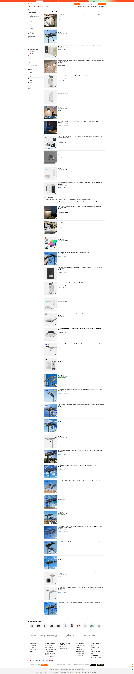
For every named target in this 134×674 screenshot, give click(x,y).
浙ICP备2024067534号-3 (94, 672)
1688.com (56, 669)
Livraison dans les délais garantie (50, 649)
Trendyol (78, 669)
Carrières (31, 651)
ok (41, 42)
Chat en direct (78, 647)
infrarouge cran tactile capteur (35, 637)
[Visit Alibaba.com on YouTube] (100, 657)
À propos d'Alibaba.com (34, 643)
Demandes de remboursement (81, 651)
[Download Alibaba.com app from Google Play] (100, 665)
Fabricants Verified (63, 646)
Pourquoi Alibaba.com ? (33, 645)
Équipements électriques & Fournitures (53, 9)
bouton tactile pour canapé (88, 636)
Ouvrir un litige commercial (80, 649)
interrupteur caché (86, 634)
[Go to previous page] (85, 618)
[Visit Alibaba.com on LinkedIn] (93, 657)
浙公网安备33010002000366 (84, 672)
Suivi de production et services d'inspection (50, 654)
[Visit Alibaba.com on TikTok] (102, 657)
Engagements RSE (33, 649)
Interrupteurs (64, 9)
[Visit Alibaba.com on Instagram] (98, 657)
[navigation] (35, 314)
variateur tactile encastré (70, 636)
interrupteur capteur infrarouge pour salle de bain (38, 636)
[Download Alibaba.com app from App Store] (93, 665)
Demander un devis (63, 648)
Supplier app (63, 664)
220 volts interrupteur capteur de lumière (83, 199)
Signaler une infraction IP (80, 653)
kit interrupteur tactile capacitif (89, 635)
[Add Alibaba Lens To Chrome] (44, 665)
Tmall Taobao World (62, 669)
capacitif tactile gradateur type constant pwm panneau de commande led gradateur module (89, 201)
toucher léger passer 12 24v (63, 199)
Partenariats (93, 653)
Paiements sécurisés (48, 645)
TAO (75, 669)
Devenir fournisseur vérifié (95, 651)
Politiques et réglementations (50, 656)
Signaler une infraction (79, 655)
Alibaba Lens (34, 664)
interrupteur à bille (68, 637)
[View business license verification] (76, 672)
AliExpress (52, 669)
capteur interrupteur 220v (52, 636)
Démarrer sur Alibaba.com (95, 647)
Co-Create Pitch (32, 647)
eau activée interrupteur (69, 201)
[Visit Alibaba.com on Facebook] (91, 657)
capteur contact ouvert (69, 635)
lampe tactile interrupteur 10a (53, 634)
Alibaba (44, 9)
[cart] (88, 4)
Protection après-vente (49, 651)
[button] (72, 4)
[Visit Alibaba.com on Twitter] (95, 657)
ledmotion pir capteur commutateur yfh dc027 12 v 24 (38, 635)
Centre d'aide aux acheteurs (80, 645)
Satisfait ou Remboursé (49, 647)
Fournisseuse (66, 19)
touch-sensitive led (51, 637)
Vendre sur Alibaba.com (95, 645)
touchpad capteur (72, 199)
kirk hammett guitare (34, 634)
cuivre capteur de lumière (52, 635)
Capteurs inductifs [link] (71, 9)
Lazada (67, 669)
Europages (82, 669)
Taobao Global (71, 669)
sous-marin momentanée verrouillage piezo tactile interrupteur (54, 201)
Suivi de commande (94, 649)
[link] (132, 664)
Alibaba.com (86, 664)
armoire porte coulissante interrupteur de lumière (73, 634)
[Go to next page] (102, 618)
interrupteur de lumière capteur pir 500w (51, 199)
